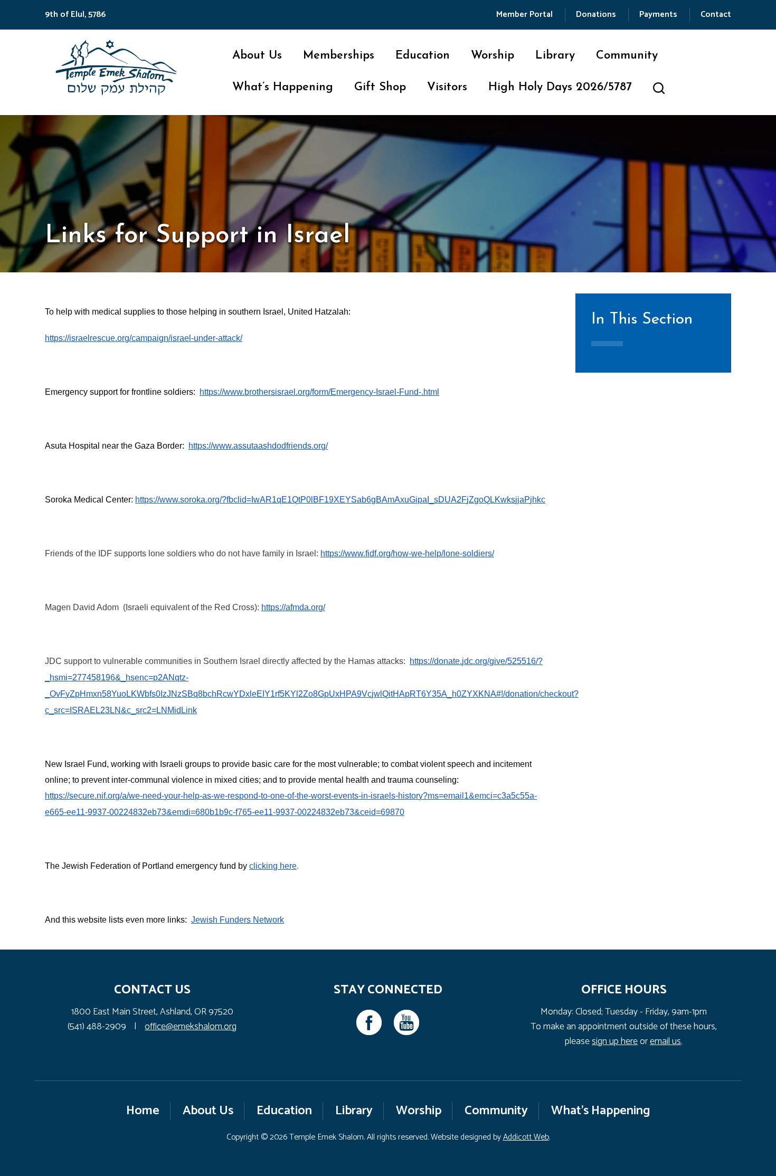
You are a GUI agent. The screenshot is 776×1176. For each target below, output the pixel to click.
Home (142, 1111)
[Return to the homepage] (116, 68)
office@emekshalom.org (190, 1027)
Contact (716, 14)
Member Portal (524, 14)
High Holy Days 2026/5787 (560, 87)
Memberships (338, 56)
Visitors (447, 87)
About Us (257, 56)
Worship (492, 56)
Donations (596, 14)
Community (627, 56)
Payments (658, 14)
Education (422, 56)
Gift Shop (380, 87)
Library (555, 56)
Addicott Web (526, 1137)
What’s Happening (282, 87)
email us (665, 1041)
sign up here (615, 1041)
